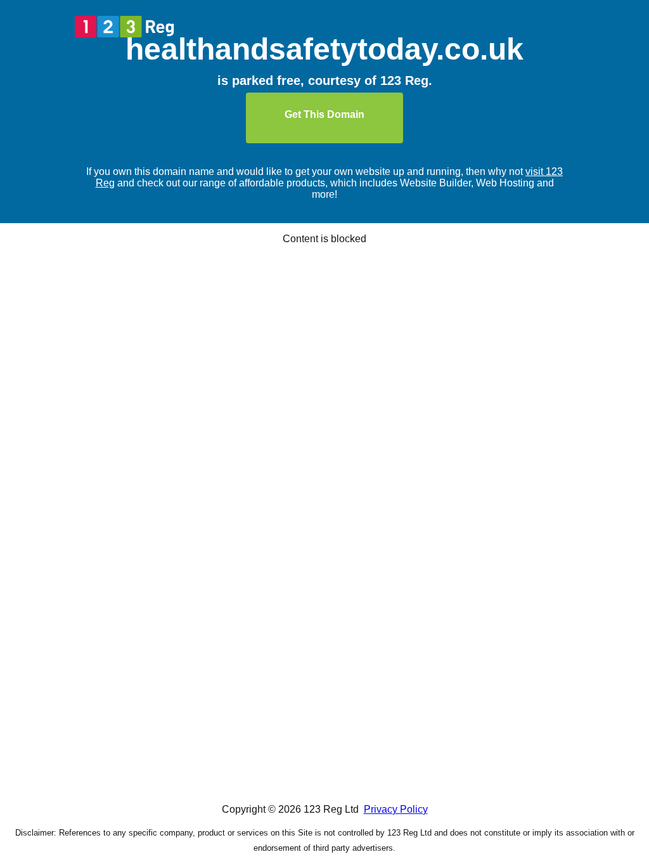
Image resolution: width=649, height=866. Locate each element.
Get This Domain (324, 114)
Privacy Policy (396, 809)
